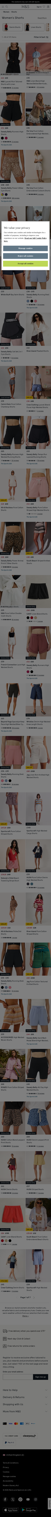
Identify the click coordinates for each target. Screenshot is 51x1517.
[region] (25, 245)
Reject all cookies (25, 256)
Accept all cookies (25, 264)
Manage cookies (25, 248)
